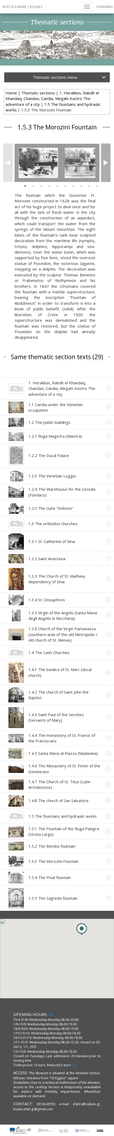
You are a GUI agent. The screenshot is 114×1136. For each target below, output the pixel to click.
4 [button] (49, 186)
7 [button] (73, 186)
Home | (13, 92)
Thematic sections (38, 92)
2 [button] (33, 186)
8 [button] (81, 186)
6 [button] (65, 186)
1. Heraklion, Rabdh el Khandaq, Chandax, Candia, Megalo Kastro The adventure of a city (52, 98)
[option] (38, 163)
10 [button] (96, 186)
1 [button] (25, 186)
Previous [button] (6, 162)
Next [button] (104, 162)
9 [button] (88, 186)
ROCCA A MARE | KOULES (23, 6)
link (51, 1014)
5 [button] (57, 186)
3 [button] (41, 186)
